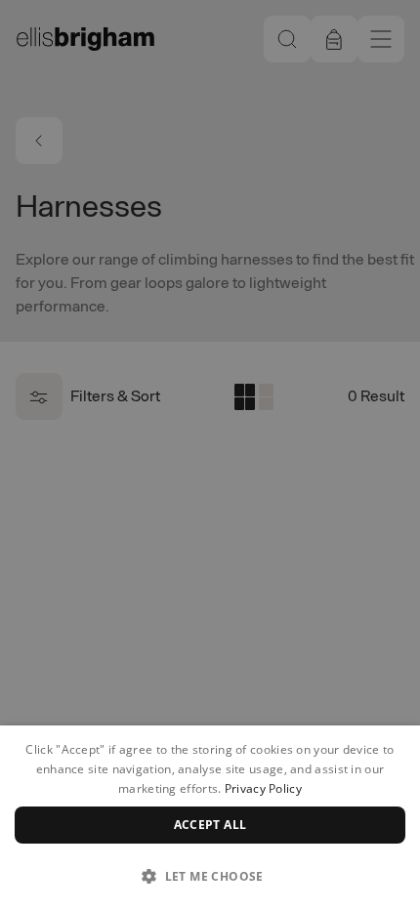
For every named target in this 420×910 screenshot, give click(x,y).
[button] (210, 876)
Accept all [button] (210, 824)
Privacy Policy (263, 788)
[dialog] (210, 817)
